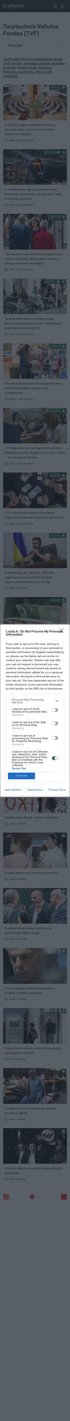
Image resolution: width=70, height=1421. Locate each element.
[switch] (55, 710)
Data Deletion (13, 789)
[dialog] (35, 710)
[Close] (62, 631)
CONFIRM (21, 776)
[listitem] (35, 701)
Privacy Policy (57, 789)
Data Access (35, 789)
